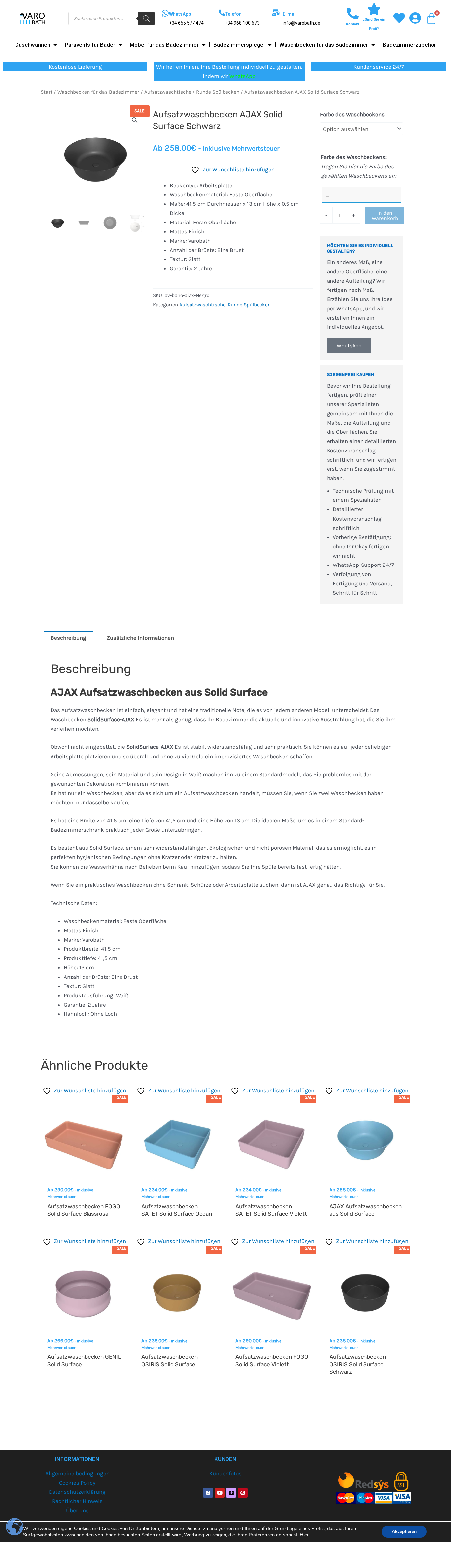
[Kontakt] (353, 14)
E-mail (290, 14)
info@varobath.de (301, 23)
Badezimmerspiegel (239, 44)
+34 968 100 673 (242, 23)
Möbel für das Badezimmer (164, 44)
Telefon (233, 14)
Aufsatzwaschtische (167, 92)
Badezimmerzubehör (409, 44)
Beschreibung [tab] (68, 637)
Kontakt (352, 24)
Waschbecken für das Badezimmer (323, 44)
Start (46, 92)
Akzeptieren (404, 1531)
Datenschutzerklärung (77, 1492)
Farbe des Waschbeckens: (354, 157)
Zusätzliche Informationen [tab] (140, 637)
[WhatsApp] (165, 13)
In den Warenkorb (385, 215)
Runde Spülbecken (217, 92)
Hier (304, 1535)
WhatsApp (180, 14)
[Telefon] (222, 12)
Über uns (77, 1510)
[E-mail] (276, 12)
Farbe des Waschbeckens (352, 114)
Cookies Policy (77, 1482)
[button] (135, 120)
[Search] (146, 18)
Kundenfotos (225, 1473)
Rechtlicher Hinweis (77, 1501)
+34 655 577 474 (186, 23)
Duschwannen (32, 44)
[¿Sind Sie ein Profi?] (374, 9)
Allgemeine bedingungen (77, 1473)
